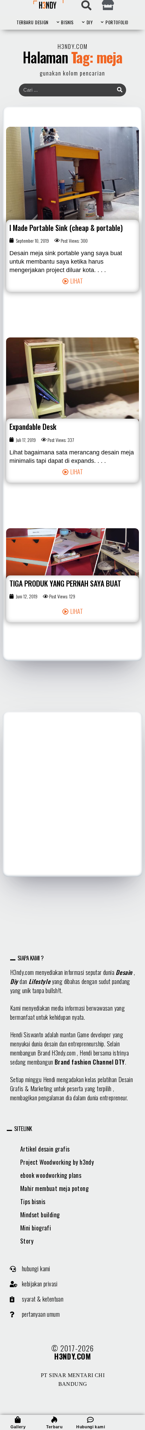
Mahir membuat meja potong (54, 1188)
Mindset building (40, 1214)
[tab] (72, 958)
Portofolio (117, 22)
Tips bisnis (32, 1201)
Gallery (18, 1427)
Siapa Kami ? (31, 958)
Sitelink (23, 1128)
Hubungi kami (90, 1427)
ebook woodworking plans (50, 1175)
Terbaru (25, 22)
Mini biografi (35, 1227)
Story (26, 1241)
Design (42, 22)
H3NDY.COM (72, 1356)
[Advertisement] (72, 794)
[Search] (119, 90)
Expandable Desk (32, 426)
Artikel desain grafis (44, 1148)
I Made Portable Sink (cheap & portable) (66, 227)
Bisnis (67, 22)
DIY (90, 22)
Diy (14, 981)
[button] (72, 281)
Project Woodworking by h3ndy (57, 1162)
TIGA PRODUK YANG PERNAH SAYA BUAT (65, 583)
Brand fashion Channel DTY (90, 1061)
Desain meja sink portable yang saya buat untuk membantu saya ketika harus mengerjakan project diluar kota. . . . (65, 261)
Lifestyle (39, 981)
